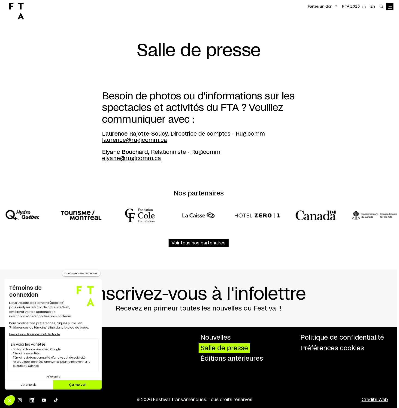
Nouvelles (215, 337)
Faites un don (320, 6)
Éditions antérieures (231, 358)
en (372, 6)
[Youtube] (44, 400)
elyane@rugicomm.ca (131, 158)
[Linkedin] (32, 400)
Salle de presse (224, 348)
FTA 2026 (351, 6)
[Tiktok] (56, 400)
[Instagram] (20, 400)
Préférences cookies (332, 348)
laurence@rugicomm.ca (134, 140)
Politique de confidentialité (342, 337)
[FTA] (16, 11)
